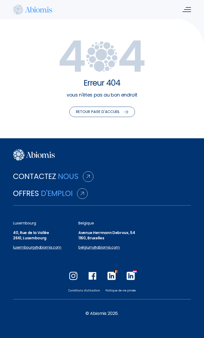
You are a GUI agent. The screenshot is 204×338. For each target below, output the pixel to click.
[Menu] (186, 9)
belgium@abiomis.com (99, 247)
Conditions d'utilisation (84, 291)
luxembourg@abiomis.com (37, 247)
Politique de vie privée (120, 291)
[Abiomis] (32, 9)
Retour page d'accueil (98, 111)
